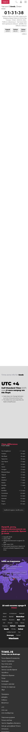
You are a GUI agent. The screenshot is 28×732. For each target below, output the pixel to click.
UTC (2, 464)
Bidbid (4, 619)
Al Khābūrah (13, 613)
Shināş (13, 629)
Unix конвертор (7, 713)
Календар (5, 681)
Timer (3, 678)
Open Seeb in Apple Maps (12, 578)
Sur (19, 632)
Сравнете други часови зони (13, 510)
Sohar (20, 629)
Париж (7, 30)
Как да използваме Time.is (10, 726)
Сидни (3, 504)
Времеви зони (6, 667)
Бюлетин (5, 703)
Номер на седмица (8, 687)
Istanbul (4, 480)
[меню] (25, 2)
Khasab (10, 623)
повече (24, 34)
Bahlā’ (4, 616)
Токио (23, 30)
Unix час (4, 710)
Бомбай (4, 490)
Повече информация (9, 22)
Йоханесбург (5, 472)
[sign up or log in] (21, 2)
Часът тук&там (7, 661)
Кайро (3, 482)
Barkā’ (11, 616)
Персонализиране (8, 717)
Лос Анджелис (6, 451)
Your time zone (6, 664)
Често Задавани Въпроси (11, 723)
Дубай (3, 488)
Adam (5, 613)
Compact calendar (7, 684)
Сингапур (4, 493)
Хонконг (4, 496)
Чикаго (3, 453)
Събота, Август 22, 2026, (14, 16)
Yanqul (18, 635)
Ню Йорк (4, 456)
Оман (14, 608)
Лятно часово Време (9, 670)
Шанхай (4, 498)
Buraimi (11, 620)
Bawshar (20, 617)
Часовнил (4, 672)
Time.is (5, 2)
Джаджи (4, 697)
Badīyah (21, 613)
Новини (4, 700)
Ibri (18, 620)
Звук (3, 690)
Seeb (6, 629)
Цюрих (3, 477)
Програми (5, 694)
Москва (3, 485)
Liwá (16, 623)
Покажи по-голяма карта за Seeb (15, 573)
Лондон (3, 469)
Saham (12, 626)
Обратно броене (7, 675)
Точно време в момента (10, 658)
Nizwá (22, 623)
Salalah (21, 626)
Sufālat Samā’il (11, 632)
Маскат (14, 638)
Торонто (4, 459)
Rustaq (4, 626)
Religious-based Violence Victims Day (15, 18)
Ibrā (24, 619)
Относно (4, 729)
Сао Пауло (4, 461)
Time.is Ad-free (6, 720)
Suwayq (10, 635)
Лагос (3, 467)
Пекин (15, 30)
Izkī (4, 623)
